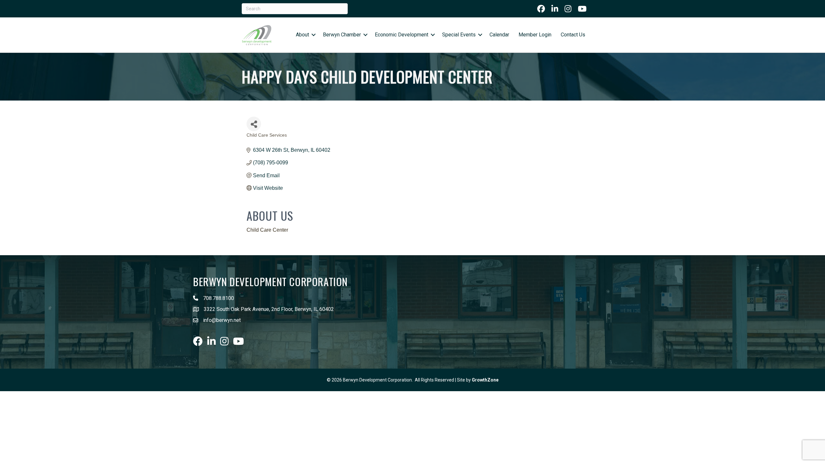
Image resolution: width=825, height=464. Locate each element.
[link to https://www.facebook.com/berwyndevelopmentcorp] (541, 9)
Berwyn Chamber (342, 35)
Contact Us (573, 35)
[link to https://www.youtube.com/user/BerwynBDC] (582, 9)
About (302, 35)
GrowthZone (485, 379)
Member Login (535, 35)
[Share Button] (254, 124)
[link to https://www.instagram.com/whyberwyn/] (568, 9)
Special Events (459, 35)
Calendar (499, 35)
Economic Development (401, 35)
